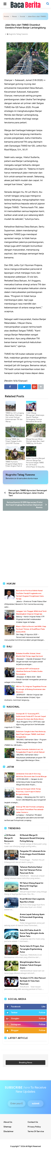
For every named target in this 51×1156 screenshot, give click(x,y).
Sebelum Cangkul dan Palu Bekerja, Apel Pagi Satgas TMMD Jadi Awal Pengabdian (31, 734)
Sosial (22, 16)
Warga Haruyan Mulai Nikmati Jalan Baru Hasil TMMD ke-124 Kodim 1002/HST (35, 442)
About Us (8, 1122)
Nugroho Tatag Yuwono (20, 474)
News (14, 16)
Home (6, 16)
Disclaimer (9, 1131)
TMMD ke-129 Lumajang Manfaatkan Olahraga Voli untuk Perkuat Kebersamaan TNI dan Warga (15, 417)
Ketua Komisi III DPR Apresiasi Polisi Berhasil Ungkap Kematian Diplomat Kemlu (24, 505)
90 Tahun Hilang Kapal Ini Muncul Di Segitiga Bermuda (31, 886)
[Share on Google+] (34, 386)
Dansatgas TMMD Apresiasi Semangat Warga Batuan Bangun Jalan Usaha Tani (27, 493)
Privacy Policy (34, 1127)
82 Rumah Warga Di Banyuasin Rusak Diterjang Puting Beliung (32, 838)
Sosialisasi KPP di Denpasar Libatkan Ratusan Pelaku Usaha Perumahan (29, 671)
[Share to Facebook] (10, 386)
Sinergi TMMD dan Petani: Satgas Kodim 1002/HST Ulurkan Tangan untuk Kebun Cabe (14, 443)
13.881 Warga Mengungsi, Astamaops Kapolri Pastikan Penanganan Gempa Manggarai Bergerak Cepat (35, 418)
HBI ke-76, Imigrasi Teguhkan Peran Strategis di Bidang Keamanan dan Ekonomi (31, 689)
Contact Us (33, 1122)
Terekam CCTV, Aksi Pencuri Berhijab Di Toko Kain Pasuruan (33, 981)
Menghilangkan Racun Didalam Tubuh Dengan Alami (30, 965)
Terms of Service (36, 1131)
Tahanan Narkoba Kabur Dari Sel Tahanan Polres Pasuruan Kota (31, 870)
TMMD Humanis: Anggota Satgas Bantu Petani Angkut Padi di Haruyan (14, 465)
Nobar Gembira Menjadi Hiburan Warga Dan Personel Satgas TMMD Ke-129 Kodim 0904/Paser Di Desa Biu (35, 462)
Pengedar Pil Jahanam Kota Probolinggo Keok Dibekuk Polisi (32, 854)
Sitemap (7, 1127)
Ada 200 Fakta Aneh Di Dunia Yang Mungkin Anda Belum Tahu (32, 933)
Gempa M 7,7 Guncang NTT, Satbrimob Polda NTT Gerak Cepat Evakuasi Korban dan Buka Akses (31, 716)
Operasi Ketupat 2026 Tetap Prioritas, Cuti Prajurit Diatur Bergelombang (28, 791)
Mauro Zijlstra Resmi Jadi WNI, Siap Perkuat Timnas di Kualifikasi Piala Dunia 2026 (31, 629)
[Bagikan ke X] (24, 386)
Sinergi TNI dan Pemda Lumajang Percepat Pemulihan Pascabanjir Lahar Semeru (30, 809)
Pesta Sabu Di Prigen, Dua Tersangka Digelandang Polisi (32, 949)
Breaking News (25, 1062)
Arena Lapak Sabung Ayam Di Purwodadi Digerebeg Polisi (32, 917)
